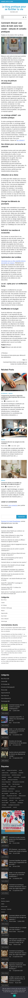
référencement (22, 795)
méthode (20, 786)
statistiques (20, 802)
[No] (26, 992)
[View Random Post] (23, 17)
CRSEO (2, 903)
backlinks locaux (6, 775)
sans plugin (4, 800)
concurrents (16, 777)
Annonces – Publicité (6, 909)
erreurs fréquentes (6, 781)
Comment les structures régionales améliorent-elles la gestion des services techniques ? (13, 397)
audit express (13, 772)
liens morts (13, 786)
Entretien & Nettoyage (6, 608)
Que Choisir (4, 616)
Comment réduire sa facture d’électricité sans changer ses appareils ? (17, 917)
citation (10, 777)
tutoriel (15, 807)
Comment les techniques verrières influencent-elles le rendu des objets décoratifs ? (17, 886)
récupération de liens (12, 795)
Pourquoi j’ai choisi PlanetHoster (10, 521)
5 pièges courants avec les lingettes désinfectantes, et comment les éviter (17, 978)
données (4, 779)
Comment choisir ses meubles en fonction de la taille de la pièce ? (11, 483)
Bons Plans (4, 599)
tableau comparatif (6, 807)
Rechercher (21, 516)
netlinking (4, 788)
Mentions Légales (5, 901)
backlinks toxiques (16, 775)
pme (20, 793)
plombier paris (13, 793)
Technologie (4, 621)
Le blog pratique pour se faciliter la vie (14, 8)
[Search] (25, 17)
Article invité (4, 906)
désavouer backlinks (13, 779)
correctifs (23, 777)
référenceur (4, 798)
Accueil (3, 898)
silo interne (13, 802)
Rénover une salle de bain (13, 347)
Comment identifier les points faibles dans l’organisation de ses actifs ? (18, 862)
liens (9, 784)
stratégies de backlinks (13, 804)
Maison (9, 345)
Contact (3, 912)
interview (4, 784)
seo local (21, 800)
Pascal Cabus (4, 445)
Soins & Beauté (4, 618)
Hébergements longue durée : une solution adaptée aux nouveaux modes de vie (18, 940)
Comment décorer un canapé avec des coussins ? (12, 442)
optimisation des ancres (7, 791)
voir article (5, 845)
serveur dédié (5, 802)
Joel (2, 401)
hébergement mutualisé (18, 781)
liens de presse (16, 784)
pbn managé (5, 793)
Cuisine (3, 602)
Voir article (5, 713)
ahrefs (3, 770)
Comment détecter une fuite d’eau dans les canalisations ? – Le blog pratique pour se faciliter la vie (14, 642)
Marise (21, 35)
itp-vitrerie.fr (21, 140)
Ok (14, 995)
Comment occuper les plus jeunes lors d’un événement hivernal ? (17, 839)
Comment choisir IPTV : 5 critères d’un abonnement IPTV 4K (16, 718)
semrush (11, 800)
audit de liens (5, 772)
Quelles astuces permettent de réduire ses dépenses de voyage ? (17, 754)
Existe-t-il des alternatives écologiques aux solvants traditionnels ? (17, 731)
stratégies (4, 804)
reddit (3, 795)
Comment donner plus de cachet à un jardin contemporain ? (16, 706)
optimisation (12, 788)
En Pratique (4, 393)
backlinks (21, 772)
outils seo (17, 791)
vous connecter (12, 505)
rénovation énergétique (14, 798)
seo (16, 800)
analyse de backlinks (12, 770)
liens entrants (5, 786)
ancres (20, 770)
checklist (4, 777)
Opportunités (4, 613)
